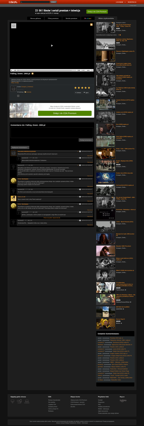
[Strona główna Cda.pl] (13, 2)
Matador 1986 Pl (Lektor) (123, 246)
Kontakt (100, 400)
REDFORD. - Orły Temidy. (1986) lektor (121, 377)
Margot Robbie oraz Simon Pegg (119, 371)
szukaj (53, 2)
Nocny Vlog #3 (120, 319)
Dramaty (28, 92)
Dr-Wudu (100, 380)
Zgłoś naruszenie (103, 411)
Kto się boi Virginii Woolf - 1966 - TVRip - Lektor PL (123, 25)
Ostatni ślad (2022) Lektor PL (121, 351)
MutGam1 (100, 344)
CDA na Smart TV (53, 409)
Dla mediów (51, 402)
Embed (79, 92)
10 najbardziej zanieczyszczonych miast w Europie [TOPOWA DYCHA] (124, 284)
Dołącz (97, 11)
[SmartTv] (21, 404)
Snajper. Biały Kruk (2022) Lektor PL (121, 355)
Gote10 (100, 375)
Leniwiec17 (101, 342)
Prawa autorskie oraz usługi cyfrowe (108, 413)
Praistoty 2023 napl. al (116, 338)
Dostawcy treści (52, 406)
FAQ (99, 404)
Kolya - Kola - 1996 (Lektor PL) (125, 148)
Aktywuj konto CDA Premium (79, 400)
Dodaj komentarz (86, 140)
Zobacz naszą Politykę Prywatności (66, 423)
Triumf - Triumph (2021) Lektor (119, 375)
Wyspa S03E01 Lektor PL (118, 366)
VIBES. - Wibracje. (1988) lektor (119, 362)
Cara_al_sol (21, 197)
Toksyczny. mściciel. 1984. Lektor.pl (120, 340)
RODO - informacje (103, 409)
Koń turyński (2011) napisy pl (125, 185)
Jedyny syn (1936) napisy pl (124, 112)
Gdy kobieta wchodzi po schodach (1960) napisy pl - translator (124, 77)
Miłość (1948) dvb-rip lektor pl (125, 270)
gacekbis (100, 366)
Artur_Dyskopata (23, 179)
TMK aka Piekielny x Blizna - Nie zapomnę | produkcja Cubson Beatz (125, 296)
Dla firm (73, 406)
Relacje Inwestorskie (54, 400)
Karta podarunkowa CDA (78, 404)
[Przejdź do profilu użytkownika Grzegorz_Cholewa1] (13, 89)
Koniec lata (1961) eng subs (124, 173)
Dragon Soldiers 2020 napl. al (118, 353)
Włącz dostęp (15, 82)
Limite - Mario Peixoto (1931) (124, 221)
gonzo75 (100, 355)
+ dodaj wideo (132, 5)
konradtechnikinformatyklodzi (27, 151)
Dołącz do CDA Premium (64, 113)
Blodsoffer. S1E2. (116, 380)
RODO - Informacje (82, 423)
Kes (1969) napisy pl (122, 124)
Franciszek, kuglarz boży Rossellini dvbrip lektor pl (123, 64)
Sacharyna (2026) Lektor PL (121, 342)
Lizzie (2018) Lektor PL (119, 349)
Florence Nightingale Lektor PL (125, 51)
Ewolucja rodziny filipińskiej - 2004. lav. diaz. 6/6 (124, 39)
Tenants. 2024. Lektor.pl (117, 347)
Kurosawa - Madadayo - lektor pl (125, 209)
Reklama (50, 411)
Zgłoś (87, 92)
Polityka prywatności (104, 406)
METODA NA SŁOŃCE (122, 307)
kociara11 (100, 364)
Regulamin (101, 402)
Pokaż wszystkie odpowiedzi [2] (52, 217)
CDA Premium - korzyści (77, 402)
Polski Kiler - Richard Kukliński (119, 369)
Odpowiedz (90, 155)
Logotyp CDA (52, 404)
